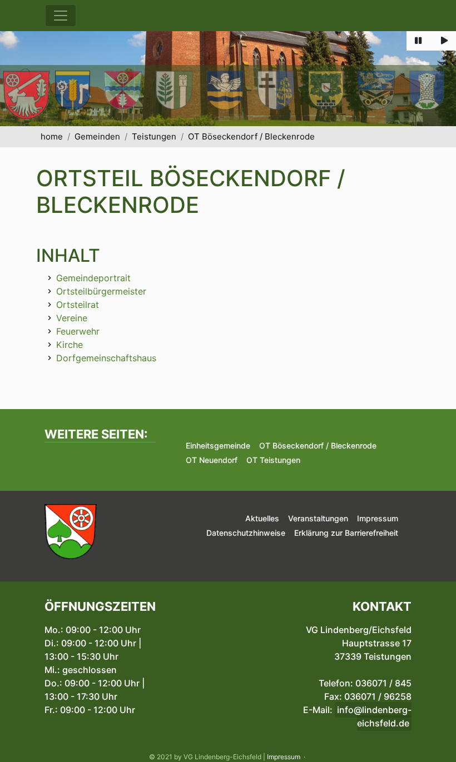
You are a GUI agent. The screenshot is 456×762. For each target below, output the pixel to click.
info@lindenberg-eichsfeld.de (374, 716)
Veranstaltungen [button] (318, 518)
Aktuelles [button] (262, 518)
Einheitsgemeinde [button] (218, 445)
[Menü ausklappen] (60, 15)
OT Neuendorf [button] (211, 460)
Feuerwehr (78, 331)
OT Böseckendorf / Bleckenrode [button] (317, 445)
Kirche (69, 344)
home (52, 136)
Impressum (283, 757)
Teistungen (154, 136)
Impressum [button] (377, 518)
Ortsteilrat (77, 304)
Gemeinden (97, 136)
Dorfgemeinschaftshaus (106, 357)
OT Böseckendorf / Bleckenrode (251, 136)
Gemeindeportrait (93, 277)
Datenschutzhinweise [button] (245, 532)
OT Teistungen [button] (273, 460)
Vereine (71, 317)
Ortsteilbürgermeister (101, 291)
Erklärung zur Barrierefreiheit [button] (346, 532)
